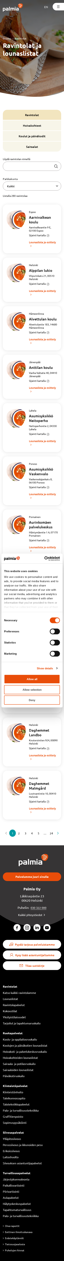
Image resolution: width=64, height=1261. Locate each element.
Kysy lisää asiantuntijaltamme (34, 955)
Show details (45, 668)
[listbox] (32, 186)
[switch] (55, 631)
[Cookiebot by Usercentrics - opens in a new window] (45, 558)
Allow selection (32, 689)
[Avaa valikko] (58, 6)
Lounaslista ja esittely (42, 242)
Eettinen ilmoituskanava (18, 1232)
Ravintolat (20, 38)
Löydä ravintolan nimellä (16, 159)
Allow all (32, 679)
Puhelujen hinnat (14, 1250)
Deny (32, 700)
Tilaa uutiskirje (34, 966)
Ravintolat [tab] (32, 115)
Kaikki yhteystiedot (30, 915)
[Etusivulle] (13, 8)
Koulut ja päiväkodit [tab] (32, 136)
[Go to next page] (58, 833)
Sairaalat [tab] (32, 147)
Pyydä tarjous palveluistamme (35, 944)
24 (51, 833)
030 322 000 (38, 907)
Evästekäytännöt (14, 1238)
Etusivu (7, 38)
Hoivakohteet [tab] (32, 125)
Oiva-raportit (12, 1225)
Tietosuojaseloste (15, 1244)
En (46, 6)
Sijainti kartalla (37, 235)
